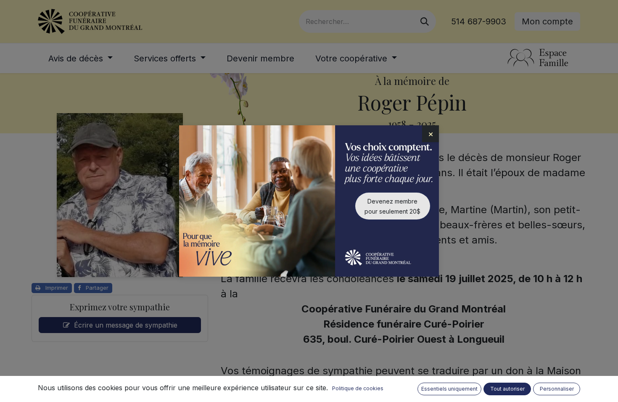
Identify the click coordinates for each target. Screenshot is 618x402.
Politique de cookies (357, 388)
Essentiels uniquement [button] (449, 389)
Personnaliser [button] (557, 389)
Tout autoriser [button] (507, 389)
